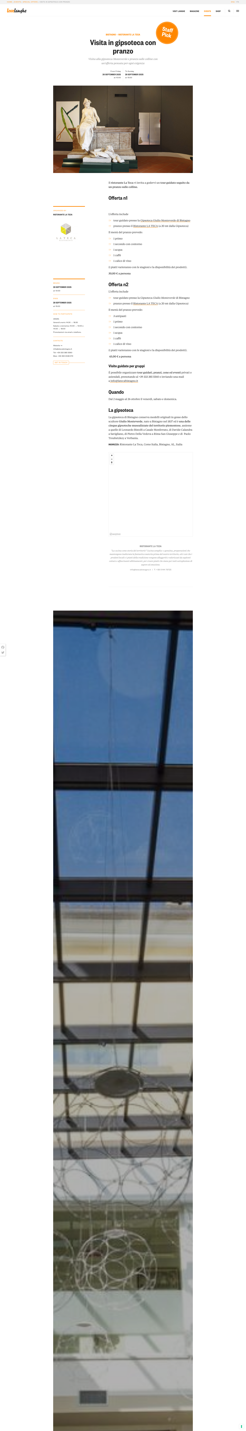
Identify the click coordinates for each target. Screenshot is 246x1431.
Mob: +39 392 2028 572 (63, 356)
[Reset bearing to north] (112, 463)
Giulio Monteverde (130, 421)
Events (17, 2)
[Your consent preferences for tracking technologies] (241, 1426)
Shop (218, 11)
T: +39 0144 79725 (162, 569)
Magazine (194, 11)
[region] (151, 494)
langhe (16, 11)
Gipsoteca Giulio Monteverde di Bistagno (165, 220)
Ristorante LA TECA (145, 226)
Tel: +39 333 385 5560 (62, 352)
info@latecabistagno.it (62, 349)
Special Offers (30, 2)
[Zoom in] (112, 455)
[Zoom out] (112, 459)
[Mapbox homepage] (115, 534)
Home (9, 2)
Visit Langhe (179, 11)
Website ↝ (57, 345)
